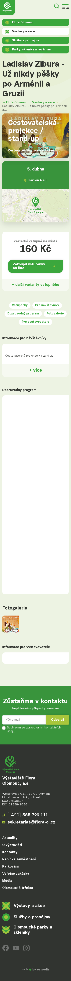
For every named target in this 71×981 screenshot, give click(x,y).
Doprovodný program (23, 313)
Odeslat (57, 719)
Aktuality (9, 838)
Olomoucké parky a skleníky (32, 930)
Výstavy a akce (23, 31)
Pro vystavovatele (35, 321)
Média (7, 881)
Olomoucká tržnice (17, 888)
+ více (35, 370)
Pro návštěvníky (47, 305)
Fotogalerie (55, 313)
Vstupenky (20, 305)
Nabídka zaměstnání (19, 859)
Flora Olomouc (22, 22)
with (35, 969)
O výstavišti (12, 845)
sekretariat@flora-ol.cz (31, 822)
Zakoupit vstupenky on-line (29, 266)
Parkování (10, 866)
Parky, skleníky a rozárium (31, 49)
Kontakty (9, 852)
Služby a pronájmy (25, 40)
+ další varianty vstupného (35, 285)
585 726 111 (28, 815)
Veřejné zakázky (15, 873)
